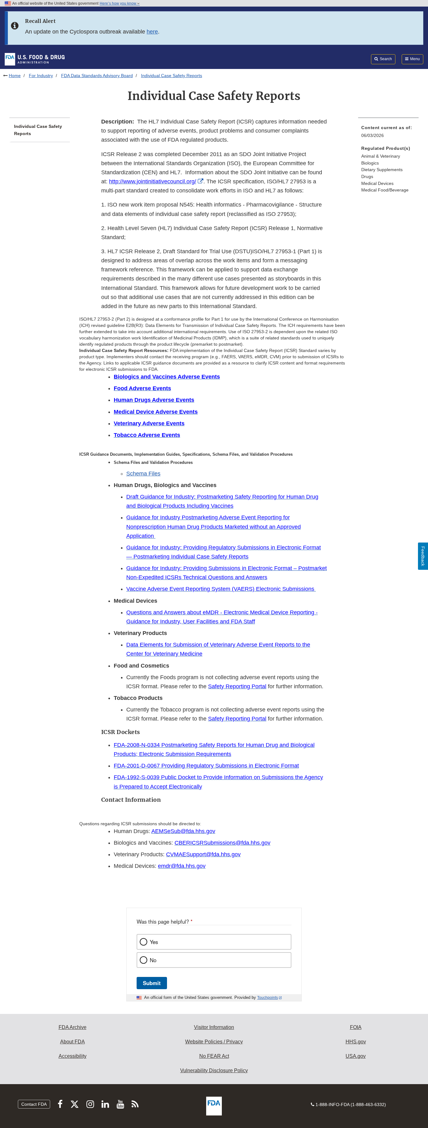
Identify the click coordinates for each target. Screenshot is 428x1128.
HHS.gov (356, 1041)
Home (15, 75)
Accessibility (72, 1056)
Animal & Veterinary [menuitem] (380, 156)
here (152, 32)
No (153, 960)
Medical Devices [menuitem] (377, 183)
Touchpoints (267, 997)
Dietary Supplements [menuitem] (382, 169)
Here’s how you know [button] (118, 3)
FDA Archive (72, 1027)
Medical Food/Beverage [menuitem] (385, 189)
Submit (152, 983)
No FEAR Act (214, 1056)
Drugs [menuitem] (367, 176)
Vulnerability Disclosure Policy (214, 1070)
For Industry (41, 75)
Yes (154, 942)
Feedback (422, 556)
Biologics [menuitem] (370, 162)
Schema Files (143, 473)
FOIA (356, 1027)
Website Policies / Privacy (214, 1041)
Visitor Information (214, 1027)
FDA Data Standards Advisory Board (97, 75)
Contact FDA (34, 1104)
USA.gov (356, 1056)
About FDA (72, 1041)
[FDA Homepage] (35, 58)
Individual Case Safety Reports (38, 130)
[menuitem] (388, 133)
